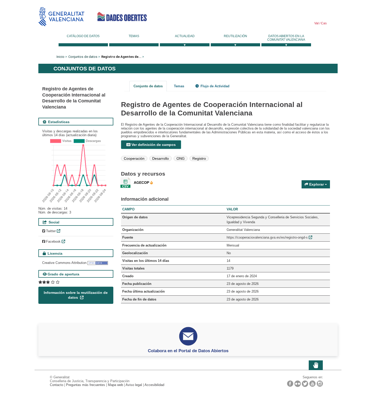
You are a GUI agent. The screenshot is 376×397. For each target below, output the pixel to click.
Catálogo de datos (83, 36)
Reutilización (235, 36)
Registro (199, 158)
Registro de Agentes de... (121, 57)
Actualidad (185, 36)
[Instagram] (320, 383)
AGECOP (142, 182)
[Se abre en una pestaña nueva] (49, 282)
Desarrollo (160, 158)
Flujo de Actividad (214, 86)
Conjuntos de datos (82, 57)
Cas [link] (323, 23)
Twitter (50, 231)
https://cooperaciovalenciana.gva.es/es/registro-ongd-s (267, 237)
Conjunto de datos (148, 86)
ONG (180, 158)
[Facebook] (290, 383)
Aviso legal (134, 385)
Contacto (56, 385)
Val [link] (316, 23)
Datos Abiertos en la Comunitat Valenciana (286, 37)
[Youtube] (312, 383)
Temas (134, 36)
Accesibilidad (154, 385)
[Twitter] (305, 383)
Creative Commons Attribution (64, 263)
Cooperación (134, 158)
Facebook (53, 241)
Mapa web (115, 385)
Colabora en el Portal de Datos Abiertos (188, 350)
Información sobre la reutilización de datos (76, 295)
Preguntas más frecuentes (85, 385)
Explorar (316, 184)
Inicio (60, 57)
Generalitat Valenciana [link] (61, 16)
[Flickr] (297, 383)
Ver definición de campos (153, 145)
